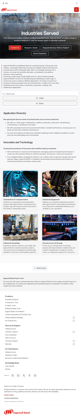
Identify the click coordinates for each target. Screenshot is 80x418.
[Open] (76, 9)
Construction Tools (11, 302)
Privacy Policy (9, 395)
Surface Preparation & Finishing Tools (18, 314)
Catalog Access (10, 329)
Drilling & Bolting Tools (13, 308)
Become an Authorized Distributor (16, 358)
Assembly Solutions (11, 299)
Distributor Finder (11, 355)
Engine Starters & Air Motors (14, 311)
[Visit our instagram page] (18, 375)
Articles (7, 369)
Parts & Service (10, 338)
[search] (76, 3)
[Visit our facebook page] (29, 375)
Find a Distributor (11, 335)
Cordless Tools (10, 305)
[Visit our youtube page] (13, 375)
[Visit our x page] (24, 375)
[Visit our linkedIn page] (35, 375)
